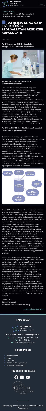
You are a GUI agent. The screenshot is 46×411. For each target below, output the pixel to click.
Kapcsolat (11, 360)
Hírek (9, 357)
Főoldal (5, 11)
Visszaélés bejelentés (15, 365)
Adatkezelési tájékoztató (17, 362)
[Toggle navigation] (42, 4)
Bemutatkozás (13, 355)
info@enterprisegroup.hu (25, 342)
